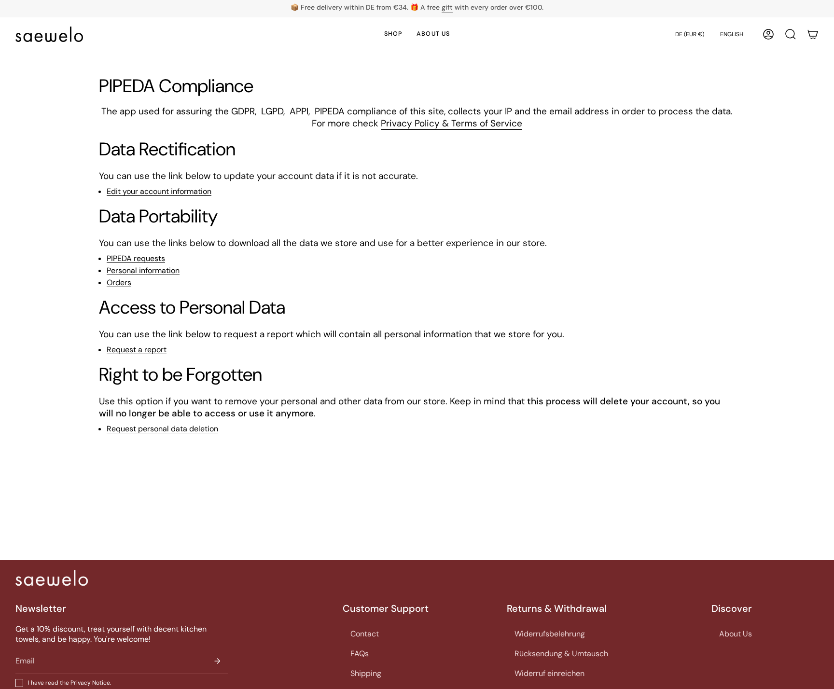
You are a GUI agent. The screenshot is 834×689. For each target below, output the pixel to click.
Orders (119, 283)
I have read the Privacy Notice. (69, 683)
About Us (735, 634)
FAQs (359, 653)
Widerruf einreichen (549, 673)
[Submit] (217, 661)
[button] (790, 34)
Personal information (143, 271)
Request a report (137, 350)
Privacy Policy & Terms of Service (451, 123)
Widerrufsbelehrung (549, 634)
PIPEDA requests (136, 259)
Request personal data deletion (162, 429)
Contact (364, 634)
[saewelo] (51, 578)
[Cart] (813, 34)
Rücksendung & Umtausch (561, 653)
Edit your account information (159, 192)
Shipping (365, 673)
